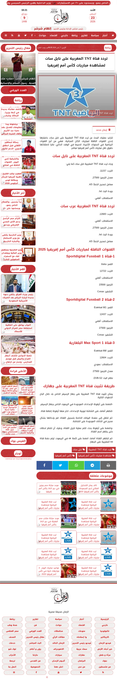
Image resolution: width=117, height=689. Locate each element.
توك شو (12, 649)
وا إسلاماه (82, 637)
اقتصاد (53, 35)
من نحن (81, 667)
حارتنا (35, 655)
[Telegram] (92, 465)
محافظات (58, 631)
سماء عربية (81, 649)
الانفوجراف (58, 649)
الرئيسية (105, 619)
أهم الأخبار (18, 269)
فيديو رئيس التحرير (81, 643)
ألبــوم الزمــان (58, 661)
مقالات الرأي (59, 637)
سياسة (95, 35)
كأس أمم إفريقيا (63, 455)
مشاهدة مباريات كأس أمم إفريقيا (95, 455)
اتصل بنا (12, 667)
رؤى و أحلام (35, 649)
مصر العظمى (12, 631)
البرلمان (81, 661)
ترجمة (12, 661)
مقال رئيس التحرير (18, 48)
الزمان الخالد (58, 643)
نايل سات (78, 449)
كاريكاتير (105, 637)
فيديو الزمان (105, 643)
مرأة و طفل (105, 655)
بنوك (104, 661)
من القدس (35, 661)
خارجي (64, 35)
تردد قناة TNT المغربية (100, 449)
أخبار (104, 35)
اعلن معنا (58, 667)
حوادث (42, 35)
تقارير (84, 35)
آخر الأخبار (18, 193)
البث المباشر (35, 643)
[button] (30, 69)
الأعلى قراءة (18, 371)
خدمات (12, 643)
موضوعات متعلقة (101, 475)
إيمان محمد (101, 130)
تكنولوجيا (104, 631)
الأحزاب (12, 655)
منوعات (81, 631)
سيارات (58, 655)
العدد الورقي (18, 90)
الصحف (12, 637)
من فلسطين (105, 667)
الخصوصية (35, 667)
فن (35, 625)
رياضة (74, 35)
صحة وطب (12, 625)
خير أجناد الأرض (104, 649)
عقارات (81, 655)
